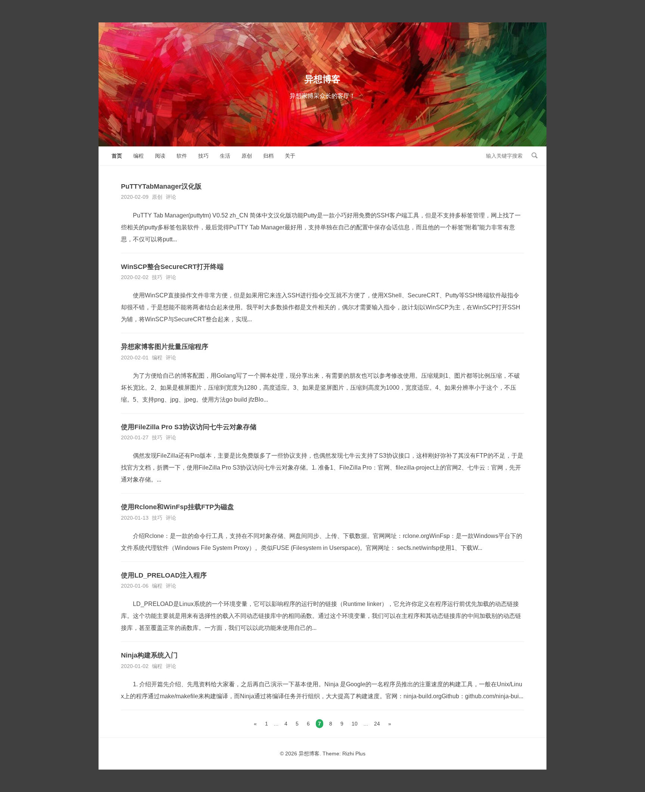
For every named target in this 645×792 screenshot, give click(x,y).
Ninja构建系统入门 (149, 655)
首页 (117, 156)
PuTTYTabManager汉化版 (161, 186)
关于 (290, 156)
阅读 (160, 156)
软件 (182, 156)
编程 (138, 156)
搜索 (534, 155)
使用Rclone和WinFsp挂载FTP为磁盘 (177, 507)
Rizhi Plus (353, 754)
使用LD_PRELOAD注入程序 (164, 575)
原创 (247, 156)
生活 (225, 156)
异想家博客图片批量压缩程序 (164, 346)
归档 (268, 156)
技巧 (203, 156)
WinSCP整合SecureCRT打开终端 (172, 266)
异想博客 (322, 79)
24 (377, 724)
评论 (171, 197)
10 (355, 724)
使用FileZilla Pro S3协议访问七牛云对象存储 (188, 427)
